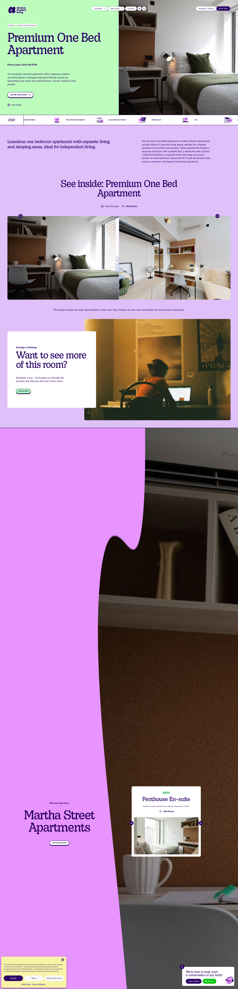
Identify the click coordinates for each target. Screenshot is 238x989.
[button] (62, 960)
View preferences (54, 978)
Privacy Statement (38, 984)
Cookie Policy (26, 984)
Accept (13, 978)
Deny (34, 978)
